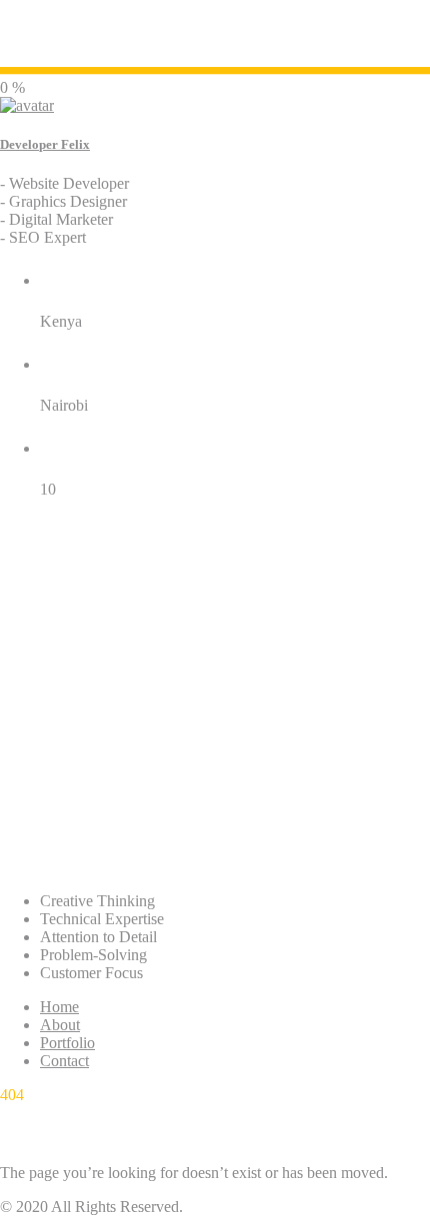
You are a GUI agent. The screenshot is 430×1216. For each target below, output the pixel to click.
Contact (64, 1060)
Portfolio (67, 1042)
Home (59, 1006)
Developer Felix (45, 144)
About (60, 1024)
